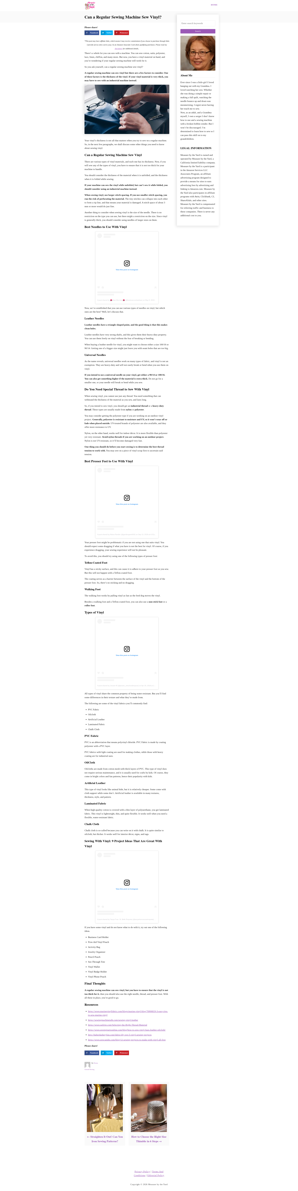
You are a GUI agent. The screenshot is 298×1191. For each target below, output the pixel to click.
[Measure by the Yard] (90, 5)
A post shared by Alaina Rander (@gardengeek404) (116, 534)
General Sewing (89, 1069)
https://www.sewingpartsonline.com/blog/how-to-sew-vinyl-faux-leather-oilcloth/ (127, 1030)
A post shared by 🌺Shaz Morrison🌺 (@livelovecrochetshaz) (119, 300)
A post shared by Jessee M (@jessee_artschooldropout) (118, 686)
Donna (96, 1063)
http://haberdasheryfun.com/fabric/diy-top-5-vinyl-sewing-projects (120, 1034)
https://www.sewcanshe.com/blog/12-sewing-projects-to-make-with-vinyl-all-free (127, 1039)
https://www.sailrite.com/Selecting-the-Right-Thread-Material (117, 1025)
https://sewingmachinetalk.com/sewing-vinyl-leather (113, 1020)
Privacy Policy (142, 1171)
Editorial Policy (155, 1175)
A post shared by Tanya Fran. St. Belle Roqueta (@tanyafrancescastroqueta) (125, 919)
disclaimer (118, 49)
